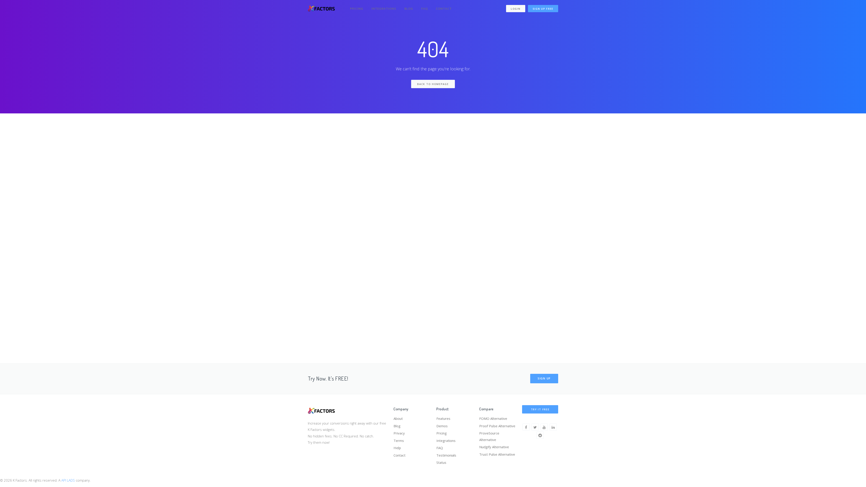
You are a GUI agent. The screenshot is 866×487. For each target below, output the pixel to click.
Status (441, 462)
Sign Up (544, 378)
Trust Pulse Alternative (497, 454)
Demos (442, 426)
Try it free (540, 409)
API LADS (68, 480)
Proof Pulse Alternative (497, 426)
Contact (444, 9)
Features (443, 418)
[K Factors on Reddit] (540, 435)
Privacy (399, 433)
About (398, 418)
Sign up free (543, 8)
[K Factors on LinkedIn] (553, 427)
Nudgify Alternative (494, 447)
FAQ (424, 9)
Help (397, 448)
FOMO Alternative (493, 418)
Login (516, 8)
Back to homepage (433, 84)
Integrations (383, 9)
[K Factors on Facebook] (526, 427)
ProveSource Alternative (489, 436)
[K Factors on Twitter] (535, 427)
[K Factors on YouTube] (544, 427)
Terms (399, 440)
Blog (408, 9)
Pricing (356, 9)
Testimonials (446, 455)
